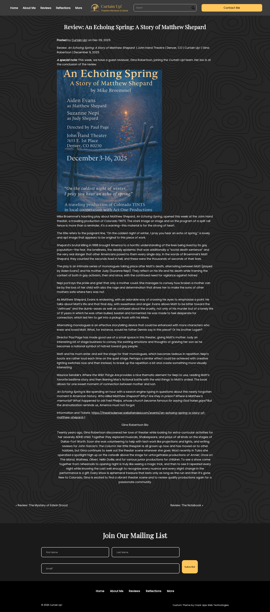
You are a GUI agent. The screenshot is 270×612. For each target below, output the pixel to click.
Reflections (63, 8)
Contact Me (232, 8)
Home (14, 8)
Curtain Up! (79, 40)
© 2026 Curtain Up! (51, 605)
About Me (29, 8)
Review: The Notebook (185, 505)
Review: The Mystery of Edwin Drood (43, 505)
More (78, 8)
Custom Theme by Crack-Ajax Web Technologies (201, 605)
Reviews (45, 8)
